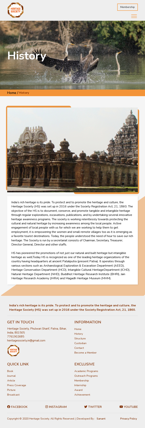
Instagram (58, 407)
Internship (80, 385)
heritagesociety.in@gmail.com (26, 340)
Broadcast (13, 395)
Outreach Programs (86, 376)
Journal (11, 376)
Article (11, 380)
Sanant (101, 418)
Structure (80, 338)
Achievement (82, 395)
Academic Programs (86, 371)
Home (77, 329)
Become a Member (85, 352)
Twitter (95, 407)
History (78, 334)
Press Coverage (16, 385)
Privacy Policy (128, 418)
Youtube (131, 407)
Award (78, 390)
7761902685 (15, 336)
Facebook (19, 407)
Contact (79, 348)
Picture (11, 390)
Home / (12, 93)
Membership (127, 7)
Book (10, 371)
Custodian (80, 343)
